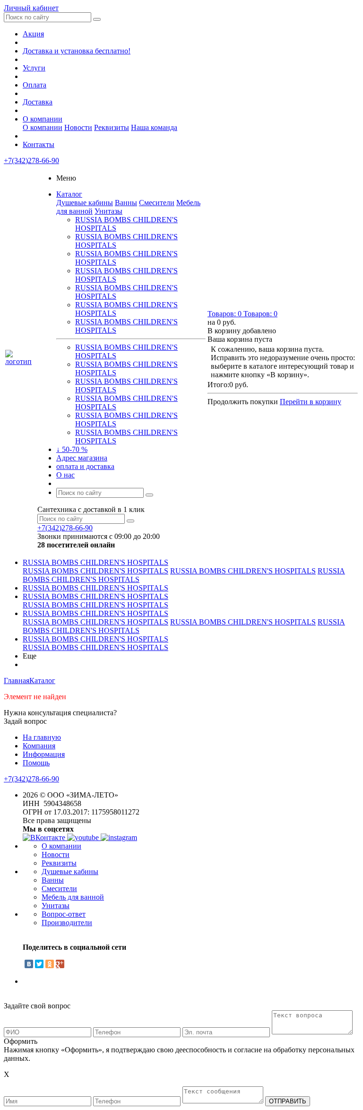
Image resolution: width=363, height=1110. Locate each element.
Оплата (34, 85)
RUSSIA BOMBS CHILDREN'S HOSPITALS (95, 562)
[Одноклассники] (49, 964)
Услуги (34, 68)
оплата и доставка (85, 466)
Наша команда (154, 127)
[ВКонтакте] (29, 964)
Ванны (126, 203)
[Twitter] (39, 964)
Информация (44, 754)
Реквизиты (111, 127)
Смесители (156, 203)
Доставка (37, 102)
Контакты (38, 144)
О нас (65, 475)
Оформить (20, 1041)
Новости (78, 127)
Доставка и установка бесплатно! (76, 51)
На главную (42, 737)
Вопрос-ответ (64, 914)
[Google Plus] (60, 964)
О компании (42, 119)
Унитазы (108, 211)
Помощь (36, 763)
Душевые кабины (84, 203)
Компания (39, 746)
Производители (67, 923)
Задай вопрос (25, 721)
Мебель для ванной (73, 897)
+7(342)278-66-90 (31, 160)
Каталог (69, 194)
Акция (33, 34)
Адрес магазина (81, 458)
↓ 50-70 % (71, 449)
